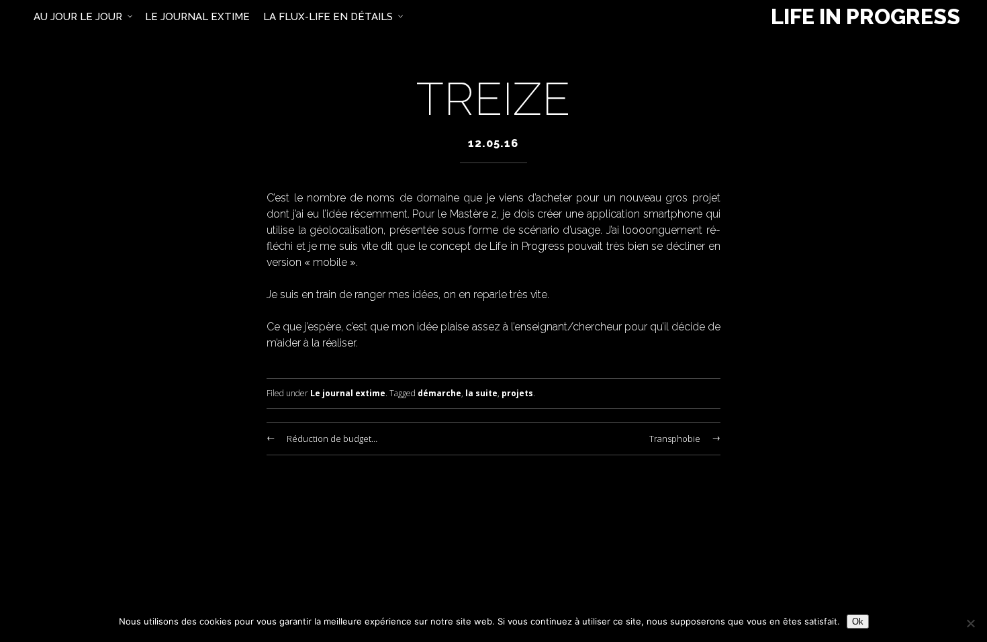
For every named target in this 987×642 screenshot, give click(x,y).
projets (517, 393)
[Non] (970, 623)
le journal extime (197, 17)
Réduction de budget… (332, 438)
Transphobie (674, 438)
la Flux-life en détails (328, 17)
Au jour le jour (78, 17)
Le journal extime (347, 393)
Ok (857, 621)
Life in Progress (865, 17)
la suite (481, 393)
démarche (439, 393)
